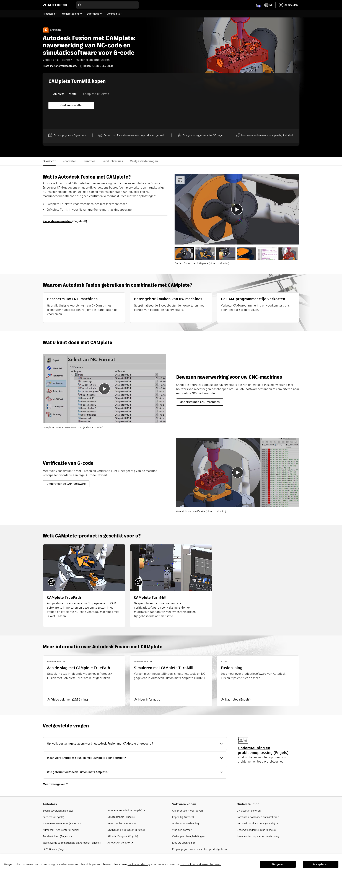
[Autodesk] (55, 5)
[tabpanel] (237, 209)
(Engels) (63, 221)
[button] (135, 743)
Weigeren (277, 864)
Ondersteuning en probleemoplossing (255, 750)
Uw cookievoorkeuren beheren (200, 864)
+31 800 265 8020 (102, 66)
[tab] (64, 94)
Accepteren (320, 864)
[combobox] (107, 5)
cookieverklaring (139, 864)
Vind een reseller (71, 105)
